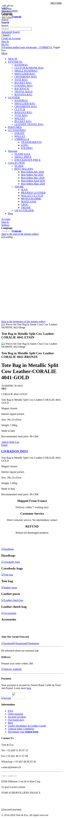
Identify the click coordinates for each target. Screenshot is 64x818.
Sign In (5, 41)
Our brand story (16, 719)
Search (4, 19)
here (29, 688)
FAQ (10, 710)
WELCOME (56, 3)
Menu (4, 53)
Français (16, 16)
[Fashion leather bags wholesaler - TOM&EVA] (27, 47)
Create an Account (11, 38)
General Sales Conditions (21, 728)
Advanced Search (10, 32)
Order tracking (15, 713)
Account (5, 219)
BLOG (5, 44)
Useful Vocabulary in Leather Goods (27, 725)
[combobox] (16, 29)
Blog (10, 722)
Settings (5, 225)
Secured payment (17, 716)
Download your (23, 731)
